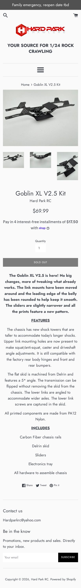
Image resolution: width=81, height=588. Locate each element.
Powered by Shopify (63, 579)
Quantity (40, 241)
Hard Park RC (39, 579)
